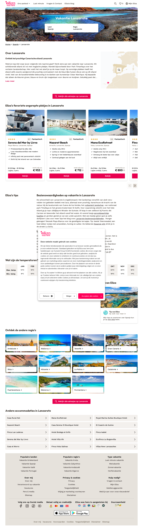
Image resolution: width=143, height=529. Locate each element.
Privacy (71, 481)
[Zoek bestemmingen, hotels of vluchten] (115, 3)
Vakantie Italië (28, 467)
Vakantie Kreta (71, 460)
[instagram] (27, 507)
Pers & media (28, 492)
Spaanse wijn (99, 224)
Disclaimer (71, 495)
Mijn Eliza (114, 484)
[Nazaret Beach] (66, 145)
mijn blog (111, 319)
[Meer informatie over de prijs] (41, 170)
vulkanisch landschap (94, 205)
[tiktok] (33, 507)
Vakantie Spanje (29, 464)
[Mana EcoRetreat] (107, 145)
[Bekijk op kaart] (119, 70)
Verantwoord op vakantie (29, 484)
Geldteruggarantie (114, 488)
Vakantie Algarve (71, 471)
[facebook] (21, 507)
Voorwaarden (59, 522)
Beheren (46, 296)
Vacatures (28, 488)
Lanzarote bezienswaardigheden (90, 219)
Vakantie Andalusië (71, 467)
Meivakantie (114, 464)
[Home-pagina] (10, 3)
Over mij (28, 481)
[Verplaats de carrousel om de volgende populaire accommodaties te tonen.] (135, 185)
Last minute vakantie (114, 460)
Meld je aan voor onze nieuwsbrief (114, 492)
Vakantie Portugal (28, 471)
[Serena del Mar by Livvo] (25, 145)
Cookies (71, 484)
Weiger (68, 296)
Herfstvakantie (114, 471)
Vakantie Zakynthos (71, 464)
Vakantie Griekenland (28, 460)
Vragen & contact (114, 481)
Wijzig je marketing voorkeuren (71, 492)
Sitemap (28, 495)
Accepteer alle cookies (90, 296)
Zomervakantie (114, 467)
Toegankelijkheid (71, 488)
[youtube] (39, 507)
